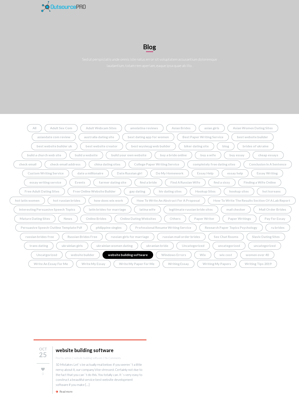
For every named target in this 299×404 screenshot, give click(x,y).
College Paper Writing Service (156, 164)
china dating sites (107, 164)
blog (225, 146)
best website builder (252, 137)
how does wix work (108, 200)
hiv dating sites (170, 191)
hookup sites (239, 191)
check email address (65, 164)
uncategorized (229, 245)
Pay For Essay (275, 218)
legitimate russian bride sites (191, 209)
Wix (203, 255)
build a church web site (44, 155)
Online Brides (96, 218)
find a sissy (222, 182)
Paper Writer (204, 218)
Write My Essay (93, 264)
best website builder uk (54, 146)
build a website (86, 155)
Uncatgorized (46, 255)
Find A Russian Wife (185, 182)
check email (27, 164)
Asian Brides (181, 128)
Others (175, 218)
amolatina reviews (144, 128)
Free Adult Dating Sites (42, 191)
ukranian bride (157, 245)
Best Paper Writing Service (202, 137)
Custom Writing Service (46, 173)
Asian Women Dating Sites (253, 128)
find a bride (148, 182)
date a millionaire (90, 173)
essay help (235, 173)
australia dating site (99, 137)
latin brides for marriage (107, 209)
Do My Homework (169, 173)
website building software (128, 255)
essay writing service (45, 182)
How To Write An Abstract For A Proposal (168, 200)
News (68, 218)
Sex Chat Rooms (226, 237)
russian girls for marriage (130, 237)
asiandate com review (53, 137)
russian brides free (39, 237)
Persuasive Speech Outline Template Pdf (51, 227)
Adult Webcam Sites (101, 128)
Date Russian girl (129, 173)
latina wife (147, 209)
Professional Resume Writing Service (163, 227)
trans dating (38, 245)
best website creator (102, 146)
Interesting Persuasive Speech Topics (47, 209)
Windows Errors (173, 255)
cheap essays (268, 155)
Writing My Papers (217, 264)
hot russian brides (66, 200)
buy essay (236, 155)
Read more (65, 391)
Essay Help (205, 173)
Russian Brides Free (82, 237)
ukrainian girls (72, 245)
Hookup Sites (205, 191)
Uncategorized (193, 245)
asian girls (211, 128)
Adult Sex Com (61, 128)
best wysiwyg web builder (150, 146)
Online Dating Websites (138, 218)
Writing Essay (178, 264)
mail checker (235, 209)
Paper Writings (239, 218)
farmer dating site (112, 182)
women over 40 (257, 255)
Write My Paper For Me (136, 264)
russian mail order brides (181, 237)
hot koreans (271, 191)
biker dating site (196, 146)
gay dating (137, 191)
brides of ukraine (255, 146)
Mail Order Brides (272, 209)
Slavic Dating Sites (266, 237)
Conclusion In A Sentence (267, 164)
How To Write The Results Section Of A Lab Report (251, 200)
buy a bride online (173, 155)
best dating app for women (148, 137)
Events (80, 182)
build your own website (128, 155)
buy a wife (208, 155)
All (34, 128)
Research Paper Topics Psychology (231, 227)
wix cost (225, 255)
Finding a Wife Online (260, 182)
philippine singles (109, 227)
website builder (82, 255)
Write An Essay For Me (51, 264)
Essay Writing (267, 173)
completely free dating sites (214, 164)
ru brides (278, 227)
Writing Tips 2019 (258, 264)
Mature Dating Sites (35, 218)
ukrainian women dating (114, 245)
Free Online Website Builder (94, 191)
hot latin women (27, 200)
